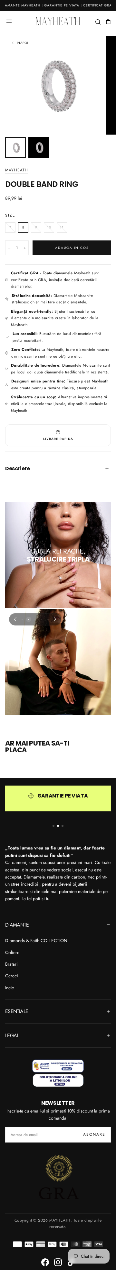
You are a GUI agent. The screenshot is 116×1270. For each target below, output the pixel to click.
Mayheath (16, 170)
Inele (9, 987)
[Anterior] (15, 619)
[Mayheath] (58, 1073)
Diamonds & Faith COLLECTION (36, 940)
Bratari (11, 964)
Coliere (12, 952)
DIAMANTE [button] (17, 925)
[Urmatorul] (55, 619)
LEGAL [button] (12, 1035)
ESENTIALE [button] (16, 1011)
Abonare (94, 1134)
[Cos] (108, 21)
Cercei (11, 975)
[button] (9, 21)
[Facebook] (45, 1262)
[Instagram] (58, 1262)
